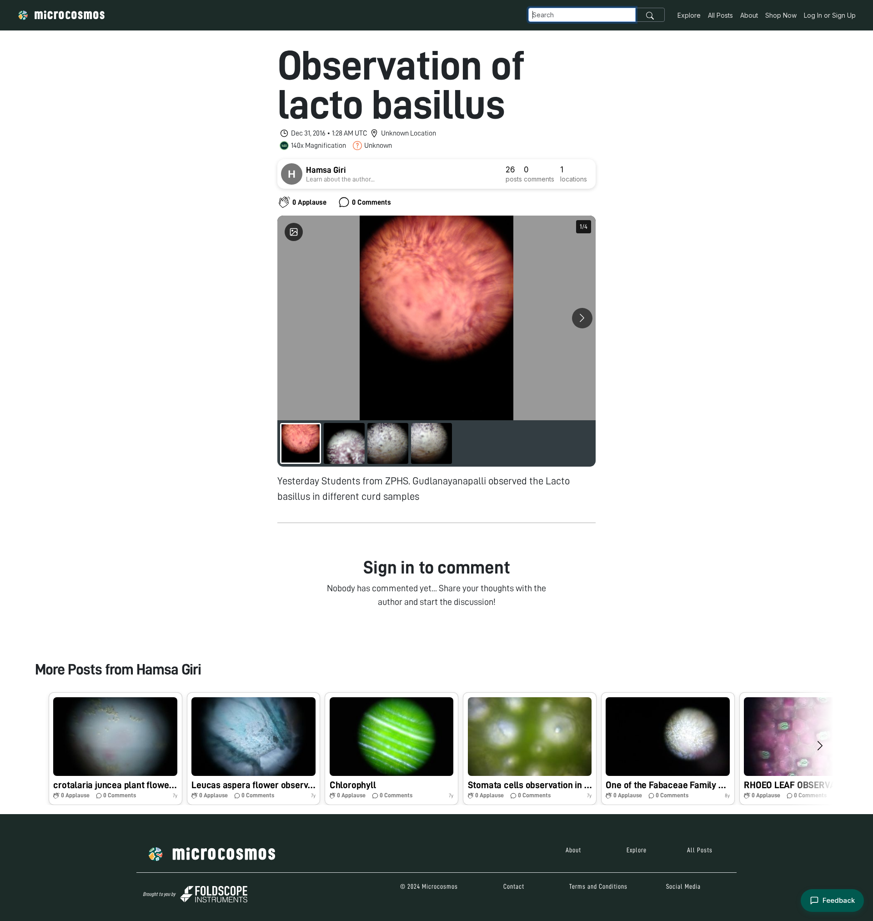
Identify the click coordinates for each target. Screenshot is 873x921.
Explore (689, 15)
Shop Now (781, 15)
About (749, 15)
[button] (115, 748)
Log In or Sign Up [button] (830, 15)
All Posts (720, 15)
